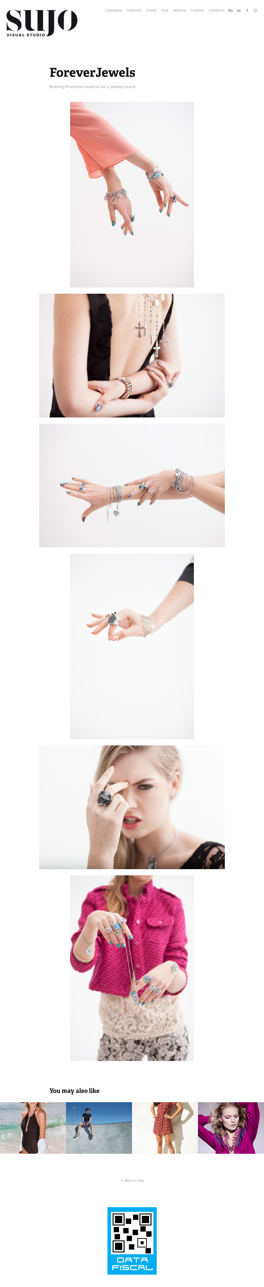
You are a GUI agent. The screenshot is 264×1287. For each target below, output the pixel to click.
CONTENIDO (113, 10)
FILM (165, 10)
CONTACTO (217, 10)
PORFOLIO (134, 10)
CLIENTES (197, 10)
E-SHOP (151, 10)
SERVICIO (179, 10)
